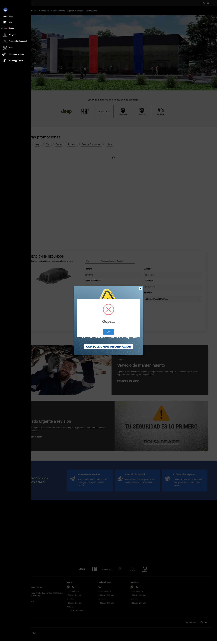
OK (108, 331)
